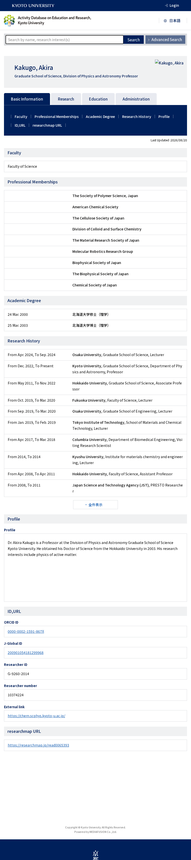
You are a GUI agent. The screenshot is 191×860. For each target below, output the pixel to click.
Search (133, 40)
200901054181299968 (26, 652)
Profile (164, 116)
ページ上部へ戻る (182, 851)
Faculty (21, 116)
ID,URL (20, 125)
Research (66, 99)
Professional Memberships (57, 116)
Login (174, 5)
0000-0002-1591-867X (26, 631)
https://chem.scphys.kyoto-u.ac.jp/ (36, 715)
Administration (136, 99)
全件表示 (95, 504)
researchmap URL (47, 125)
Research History (136, 116)
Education (98, 99)
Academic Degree (100, 116)
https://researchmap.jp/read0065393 (38, 745)
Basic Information (27, 99)
